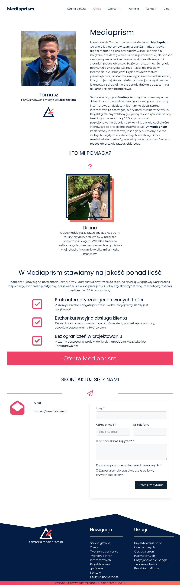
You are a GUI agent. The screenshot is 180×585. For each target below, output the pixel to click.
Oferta (112, 8)
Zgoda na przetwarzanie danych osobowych (127, 465)
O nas (97, 8)
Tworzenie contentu (104, 551)
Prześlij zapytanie (151, 485)
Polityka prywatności (104, 576)
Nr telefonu (141, 424)
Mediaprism (20, 8)
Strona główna (76, 8)
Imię (99, 408)
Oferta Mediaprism (90, 358)
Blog (166, 8)
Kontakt (151, 8)
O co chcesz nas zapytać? (114, 441)
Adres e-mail (105, 424)
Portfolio (133, 8)
